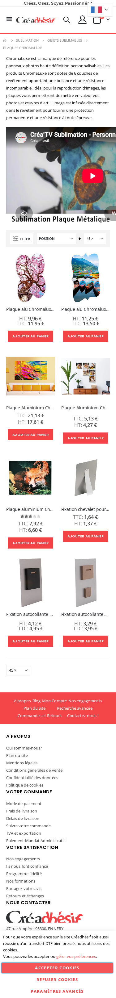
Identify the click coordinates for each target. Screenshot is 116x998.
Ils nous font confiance (27, 866)
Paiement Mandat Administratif (35, 840)
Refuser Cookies (57, 979)
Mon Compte (54, 701)
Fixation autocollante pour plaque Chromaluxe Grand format (85, 614)
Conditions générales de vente (34, 770)
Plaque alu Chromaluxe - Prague (85, 309)
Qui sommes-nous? (24, 748)
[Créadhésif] (35, 20)
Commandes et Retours (40, 715)
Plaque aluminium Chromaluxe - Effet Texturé (30, 509)
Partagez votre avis (23, 888)
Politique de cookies (24, 785)
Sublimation (27, 40)
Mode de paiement (23, 803)
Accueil (5, 40)
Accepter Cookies (57, 968)
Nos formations (20, 881)
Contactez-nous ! (82, 715)
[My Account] (82, 19)
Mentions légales (21, 763)
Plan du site (17, 755)
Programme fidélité (24, 873)
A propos (22, 701)
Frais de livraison (21, 811)
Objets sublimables (64, 40)
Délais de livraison (22, 818)
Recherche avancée (74, 708)
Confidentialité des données (32, 777)
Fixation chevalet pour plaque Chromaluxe (85, 509)
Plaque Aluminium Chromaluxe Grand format (30, 408)
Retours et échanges (25, 896)
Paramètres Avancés (57, 991)
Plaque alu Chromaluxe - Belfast (30, 309)
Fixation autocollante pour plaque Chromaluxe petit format (30, 614)
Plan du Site (34, 708)
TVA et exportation (23, 833)
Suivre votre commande (28, 826)
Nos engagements (85, 701)
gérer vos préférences (76, 956)
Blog (36, 701)
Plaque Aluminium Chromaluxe (85, 408)
